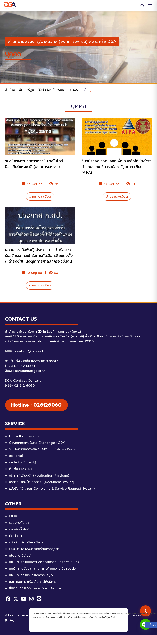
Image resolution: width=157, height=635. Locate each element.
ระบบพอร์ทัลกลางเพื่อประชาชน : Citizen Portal (42, 449)
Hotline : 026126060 (36, 405)
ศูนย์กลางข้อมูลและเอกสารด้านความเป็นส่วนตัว (42, 568)
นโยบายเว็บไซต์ (20, 555)
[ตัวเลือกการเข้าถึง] (145, 610)
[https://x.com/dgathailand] (16, 599)
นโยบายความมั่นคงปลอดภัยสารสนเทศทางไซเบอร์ (44, 562)
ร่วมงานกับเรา (19, 522)
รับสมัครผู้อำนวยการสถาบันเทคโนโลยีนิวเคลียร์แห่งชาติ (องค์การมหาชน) (34, 164)
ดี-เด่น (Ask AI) (20, 468)
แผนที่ (13, 516)
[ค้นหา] (142, 5)
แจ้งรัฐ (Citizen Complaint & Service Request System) (52, 488)
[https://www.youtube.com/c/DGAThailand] (23, 599)
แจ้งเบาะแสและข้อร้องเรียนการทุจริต (34, 549)
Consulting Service (24, 436)
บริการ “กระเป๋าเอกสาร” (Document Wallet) (41, 482)
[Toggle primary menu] (150, 6)
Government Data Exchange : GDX (37, 442)
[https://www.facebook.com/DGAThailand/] (8, 599)
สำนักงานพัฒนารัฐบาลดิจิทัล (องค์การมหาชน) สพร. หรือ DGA (62, 41)
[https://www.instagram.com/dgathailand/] (31, 599)
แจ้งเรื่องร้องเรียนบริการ (26, 542)
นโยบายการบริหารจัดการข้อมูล (31, 575)
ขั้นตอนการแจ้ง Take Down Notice (35, 588)
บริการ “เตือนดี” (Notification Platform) (39, 475)
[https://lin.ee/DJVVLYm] (39, 599)
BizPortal (16, 455)
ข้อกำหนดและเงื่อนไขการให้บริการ (32, 581)
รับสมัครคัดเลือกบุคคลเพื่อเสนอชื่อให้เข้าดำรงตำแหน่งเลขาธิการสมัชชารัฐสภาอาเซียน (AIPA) (117, 166)
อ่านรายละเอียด (40, 196)
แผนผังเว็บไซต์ (19, 529)
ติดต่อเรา (15, 535)
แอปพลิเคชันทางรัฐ (22, 462)
